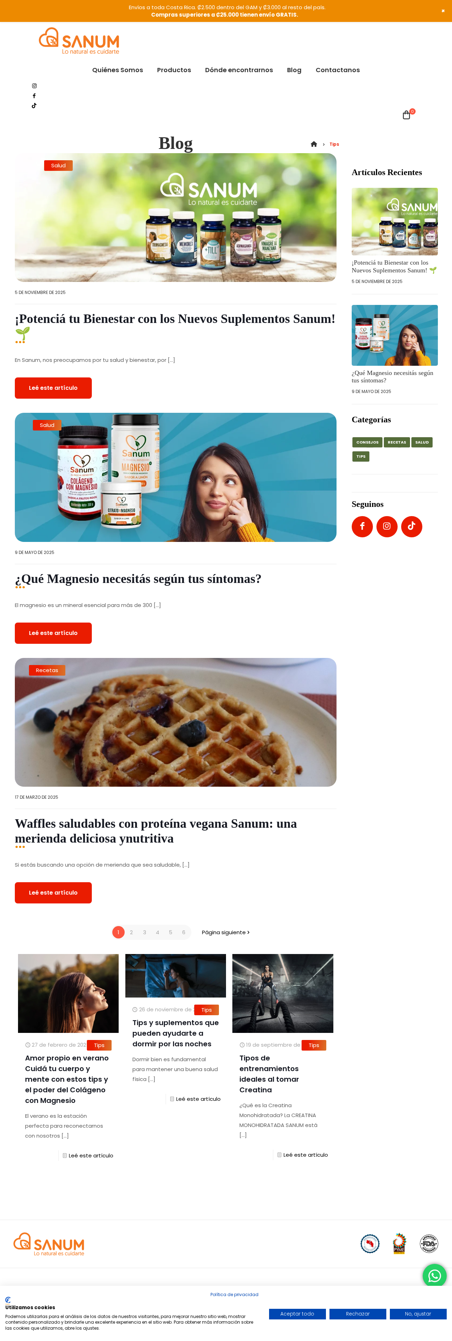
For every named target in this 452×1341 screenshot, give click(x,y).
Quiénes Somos (139, 1243)
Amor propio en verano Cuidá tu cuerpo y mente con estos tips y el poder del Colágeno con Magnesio (67, 1079)
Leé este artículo (53, 388)
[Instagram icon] (34, 85)
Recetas (47, 670)
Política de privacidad (234, 1294)
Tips (99, 1045)
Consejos (367, 442)
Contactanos (317, 1243)
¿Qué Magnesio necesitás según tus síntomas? (140, 579)
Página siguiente (224, 932)
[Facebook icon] (34, 95)
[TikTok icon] (34, 105)
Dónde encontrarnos (237, 1243)
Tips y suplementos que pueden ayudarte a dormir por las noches (175, 1033)
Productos (184, 1243)
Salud (58, 165)
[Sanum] (79, 40)
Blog (281, 1243)
